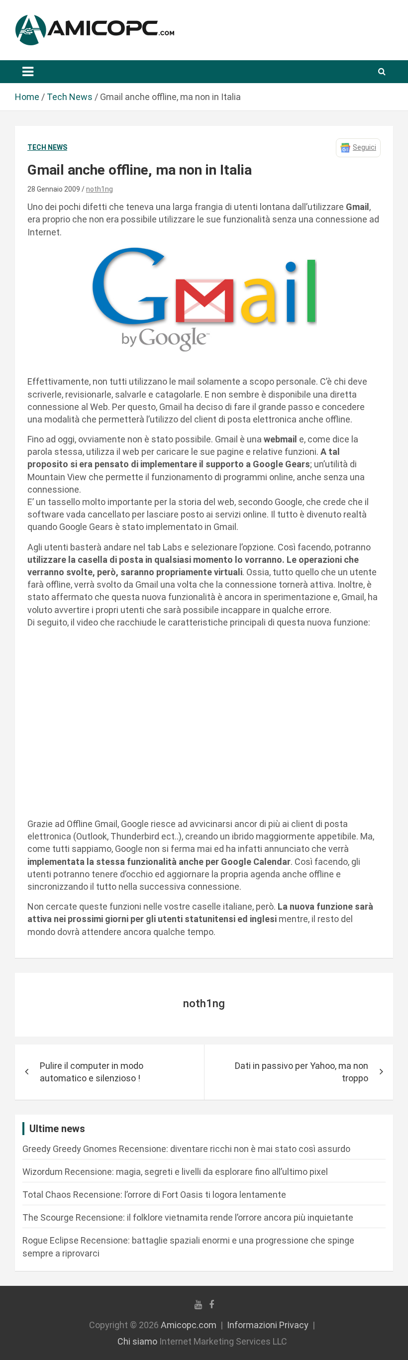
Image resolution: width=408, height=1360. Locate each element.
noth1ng (99, 189)
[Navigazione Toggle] (28, 71)
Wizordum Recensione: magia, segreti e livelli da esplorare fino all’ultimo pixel (175, 1171)
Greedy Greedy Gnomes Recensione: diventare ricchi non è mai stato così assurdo (186, 1149)
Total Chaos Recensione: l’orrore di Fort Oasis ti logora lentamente (154, 1194)
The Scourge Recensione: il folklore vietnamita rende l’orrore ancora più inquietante (187, 1217)
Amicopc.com (188, 1325)
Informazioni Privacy (267, 1325)
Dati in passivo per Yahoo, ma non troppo (301, 1071)
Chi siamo (137, 1341)
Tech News (47, 147)
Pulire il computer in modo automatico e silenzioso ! (91, 1071)
